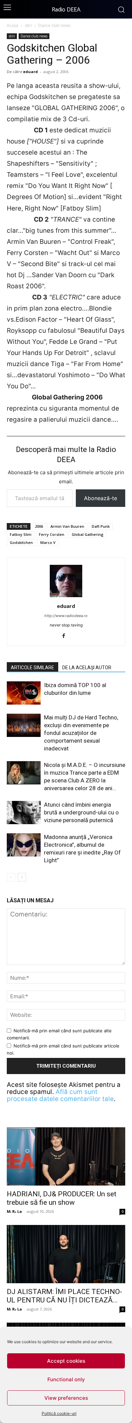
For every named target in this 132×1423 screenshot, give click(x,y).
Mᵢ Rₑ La (14, 1211)
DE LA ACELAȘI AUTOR (86, 667)
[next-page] (22, 877)
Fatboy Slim (20, 534)
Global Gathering (88, 534)
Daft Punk (101, 526)
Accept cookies (66, 1361)
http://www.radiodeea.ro (66, 615)
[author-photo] (66, 597)
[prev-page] (11, 877)
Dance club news (54, 25)
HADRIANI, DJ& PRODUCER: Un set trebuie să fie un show (61, 1198)
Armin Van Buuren (67, 526)
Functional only (66, 1379)
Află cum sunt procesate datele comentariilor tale (60, 1095)
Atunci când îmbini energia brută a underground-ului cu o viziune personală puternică (81, 812)
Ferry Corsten (51, 534)
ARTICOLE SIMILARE (32, 667)
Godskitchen (21, 542)
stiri (28, 25)
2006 (39, 526)
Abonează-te (100, 498)
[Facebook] (66, 636)
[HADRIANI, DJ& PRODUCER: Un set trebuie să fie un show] (66, 1156)
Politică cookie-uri (59, 1413)
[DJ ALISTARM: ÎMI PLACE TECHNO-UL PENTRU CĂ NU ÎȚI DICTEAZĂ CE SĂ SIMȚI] (66, 1254)
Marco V (48, 542)
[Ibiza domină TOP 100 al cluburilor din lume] (24, 693)
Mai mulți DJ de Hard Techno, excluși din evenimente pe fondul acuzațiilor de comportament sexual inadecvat (81, 733)
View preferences (66, 1398)
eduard (30, 71)
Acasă (12, 25)
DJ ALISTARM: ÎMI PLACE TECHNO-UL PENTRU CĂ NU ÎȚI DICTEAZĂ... (64, 1296)
